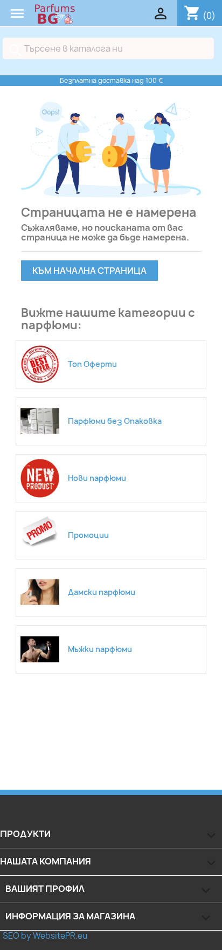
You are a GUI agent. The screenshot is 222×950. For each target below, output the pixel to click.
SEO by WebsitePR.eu (45, 935)
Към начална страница (89, 271)
